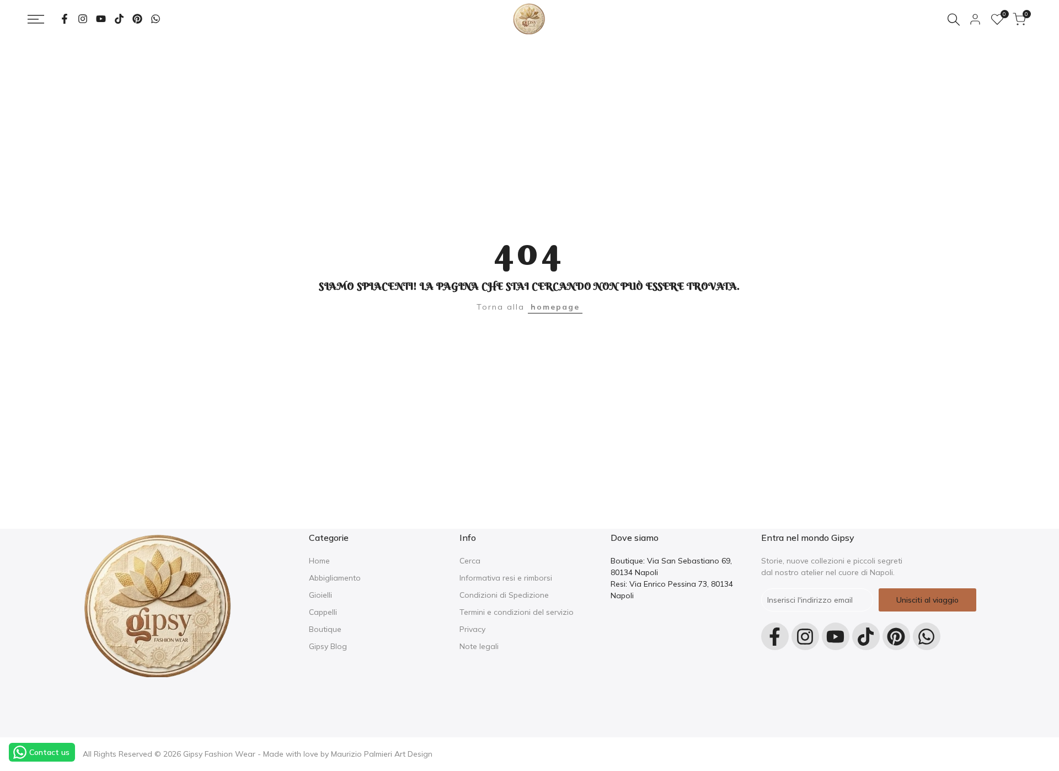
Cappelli (323, 612)
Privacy (472, 629)
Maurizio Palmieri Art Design (381, 754)
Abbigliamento (335, 578)
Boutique (325, 629)
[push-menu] (36, 19)
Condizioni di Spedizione (504, 595)
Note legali (479, 646)
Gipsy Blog (328, 646)
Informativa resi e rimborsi (505, 578)
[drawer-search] (954, 19)
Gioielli (320, 595)
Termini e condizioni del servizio (516, 612)
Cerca (469, 561)
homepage (555, 307)
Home (319, 561)
